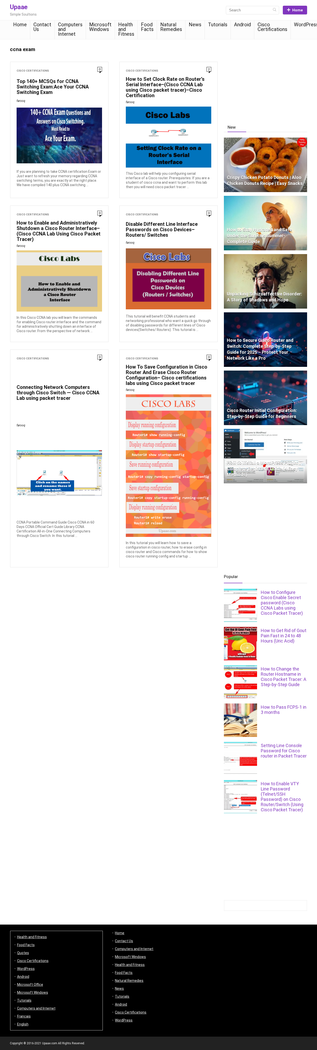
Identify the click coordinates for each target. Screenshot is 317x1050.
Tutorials (217, 25)
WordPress (26, 969)
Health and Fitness (126, 29)
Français (24, 1016)
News (195, 25)
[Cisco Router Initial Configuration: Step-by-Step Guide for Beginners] (265, 373)
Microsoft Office (30, 985)
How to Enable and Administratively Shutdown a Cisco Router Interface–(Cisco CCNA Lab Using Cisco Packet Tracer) (59, 231)
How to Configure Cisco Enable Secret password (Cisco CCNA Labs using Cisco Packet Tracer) (282, 603)
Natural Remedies (171, 27)
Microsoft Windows (100, 27)
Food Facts (147, 27)
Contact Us (42, 27)
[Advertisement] (265, 79)
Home (297, 10)
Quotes (23, 953)
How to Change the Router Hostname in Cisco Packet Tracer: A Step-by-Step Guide (283, 676)
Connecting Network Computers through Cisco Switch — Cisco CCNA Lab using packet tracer (58, 392)
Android (242, 25)
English (22, 1024)
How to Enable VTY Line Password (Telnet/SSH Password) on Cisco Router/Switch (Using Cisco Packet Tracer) (282, 796)
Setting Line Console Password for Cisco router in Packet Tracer (284, 750)
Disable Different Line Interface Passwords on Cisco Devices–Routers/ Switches (162, 229)
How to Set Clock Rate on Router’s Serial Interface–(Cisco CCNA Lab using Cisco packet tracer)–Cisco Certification (165, 87)
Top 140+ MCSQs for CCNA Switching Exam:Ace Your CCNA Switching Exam (53, 86)
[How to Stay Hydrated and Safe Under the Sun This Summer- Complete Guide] (265, 198)
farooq (21, 101)
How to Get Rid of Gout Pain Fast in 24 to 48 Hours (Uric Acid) (283, 635)
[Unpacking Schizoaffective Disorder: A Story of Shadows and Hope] (265, 256)
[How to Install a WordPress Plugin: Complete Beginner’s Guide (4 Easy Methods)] (265, 431)
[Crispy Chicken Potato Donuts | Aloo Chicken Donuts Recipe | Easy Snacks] (265, 140)
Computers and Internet (70, 29)
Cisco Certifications (272, 27)
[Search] (274, 10)
